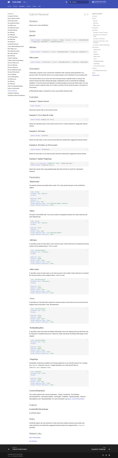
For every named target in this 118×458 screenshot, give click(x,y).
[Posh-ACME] (8, 2)
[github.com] (103, 455)
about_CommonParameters (76, 399)
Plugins (29, 6)
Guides (34, 6)
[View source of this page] (85, 14)
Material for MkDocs (18, 456)
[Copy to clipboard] (87, 40)
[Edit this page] (88, 14)
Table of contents (97, 13)
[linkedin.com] (109, 455)
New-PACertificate (35, 437)
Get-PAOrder (33, 441)
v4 (24, 2)
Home (9, 6)
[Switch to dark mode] (66, 2)
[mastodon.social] (106, 455)
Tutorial (15, 6)
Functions (22, 6)
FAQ (39, 6)
